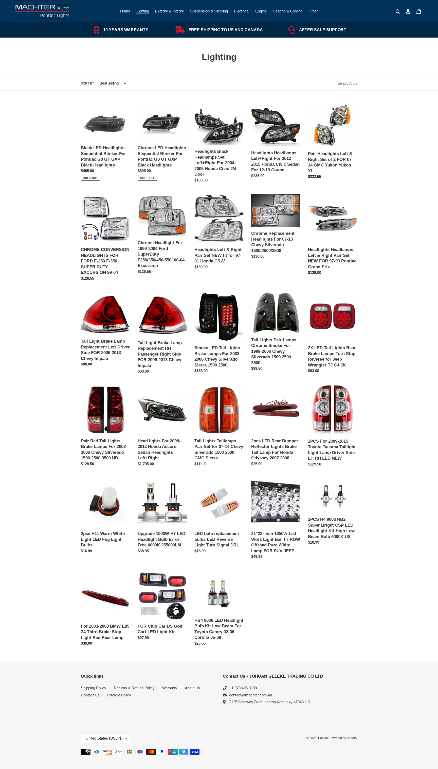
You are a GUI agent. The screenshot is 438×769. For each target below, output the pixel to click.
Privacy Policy (119, 695)
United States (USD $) (104, 738)
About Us (192, 688)
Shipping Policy (93, 688)
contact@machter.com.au (250, 695)
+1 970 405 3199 (243, 688)
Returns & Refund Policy (134, 688)
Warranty (169, 688)
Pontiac (323, 738)
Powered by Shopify (343, 738)
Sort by (87, 83)
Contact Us (90, 695)
